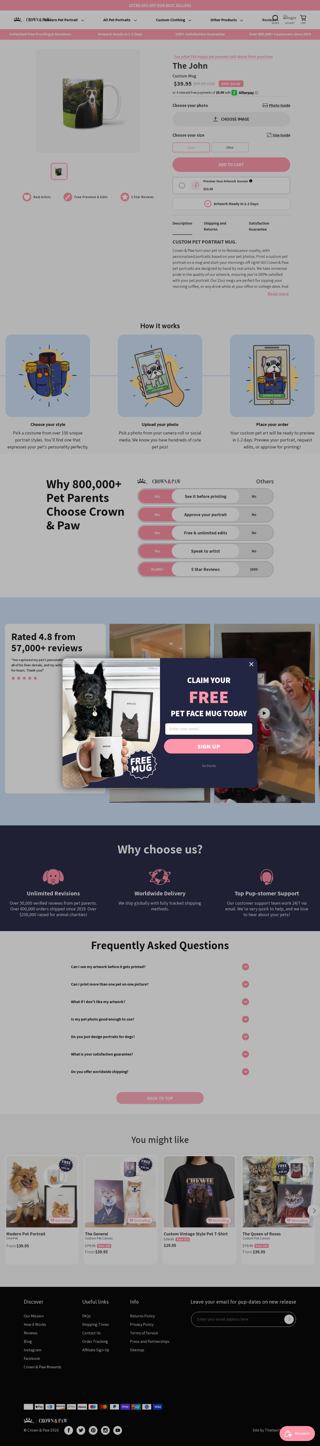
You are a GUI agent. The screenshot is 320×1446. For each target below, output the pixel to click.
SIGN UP (209, 746)
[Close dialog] (251, 664)
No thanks (209, 765)
